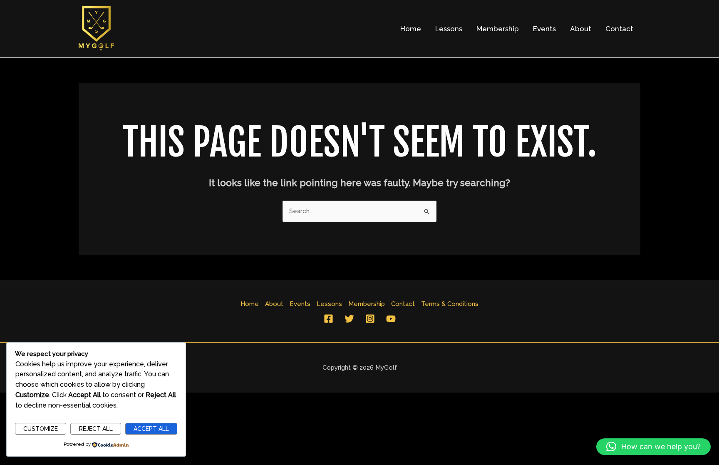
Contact (619, 29)
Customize (40, 428)
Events (544, 29)
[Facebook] (328, 318)
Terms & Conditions (450, 304)
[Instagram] (370, 318)
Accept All (151, 428)
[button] (653, 446)
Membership (497, 29)
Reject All (96, 428)
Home (410, 29)
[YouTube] (391, 318)
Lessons (448, 29)
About (580, 29)
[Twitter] (349, 318)
